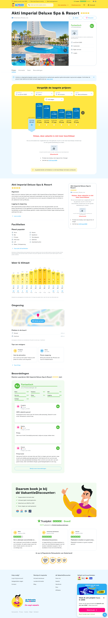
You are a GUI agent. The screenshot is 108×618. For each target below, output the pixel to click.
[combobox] (40, 5)
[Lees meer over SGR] (95, 1)
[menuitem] (82, 42)
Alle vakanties (62, 5)
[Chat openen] (105, 615)
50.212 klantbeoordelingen (60, 525)
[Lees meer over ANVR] (93, 1)
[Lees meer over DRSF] (30, 511)
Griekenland (17, 18)
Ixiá (27, 18)
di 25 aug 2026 (53, 160)
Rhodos (23, 18)
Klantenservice (76, 5)
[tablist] (54, 70)
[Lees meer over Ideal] (26, 511)
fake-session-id (103, 479)
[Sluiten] (104, 598)
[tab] (14, 70)
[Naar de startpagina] (18, 5)
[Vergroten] (65, 50)
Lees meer (50, 79)
